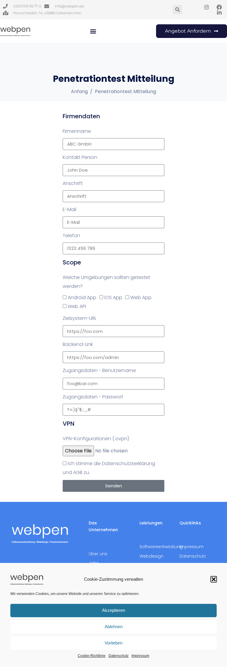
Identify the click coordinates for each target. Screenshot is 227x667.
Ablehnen (114, 626)
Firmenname (77, 131)
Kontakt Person (80, 157)
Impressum (140, 656)
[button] (214, 579)
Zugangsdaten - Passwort (93, 396)
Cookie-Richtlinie (92, 656)
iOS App (113, 297)
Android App (82, 297)
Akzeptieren (113, 610)
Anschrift (73, 183)
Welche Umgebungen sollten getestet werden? (106, 282)
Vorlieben (113, 642)
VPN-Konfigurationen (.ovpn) (96, 438)
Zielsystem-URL (79, 318)
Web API (77, 306)
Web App (141, 297)
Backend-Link (78, 344)
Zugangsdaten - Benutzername (99, 370)
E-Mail (69, 209)
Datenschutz (118, 656)
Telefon (71, 235)
